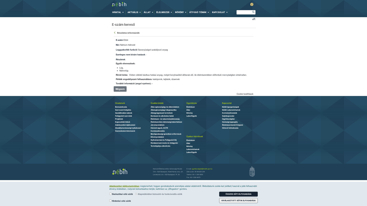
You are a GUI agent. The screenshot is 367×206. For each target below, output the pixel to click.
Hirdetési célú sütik (121, 200)
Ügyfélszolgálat (228, 119)
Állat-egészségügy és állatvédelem (165, 107)
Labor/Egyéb (191, 116)
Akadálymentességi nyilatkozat (128, 128)
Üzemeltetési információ (125, 131)
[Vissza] (115, 32)
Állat (188, 110)
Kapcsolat (227, 103)
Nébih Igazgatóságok (230, 107)
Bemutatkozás (121, 107)
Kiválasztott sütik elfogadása (238, 200)
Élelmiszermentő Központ (232, 125)
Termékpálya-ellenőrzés (160, 146)
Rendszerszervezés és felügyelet (164, 143)
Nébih (153, 4)
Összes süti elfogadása (238, 194)
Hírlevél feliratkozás (230, 128)
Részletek (120, 59)
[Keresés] (253, 12)
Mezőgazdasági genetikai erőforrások (166, 134)
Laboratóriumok (192, 149)
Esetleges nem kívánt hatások (130, 54)
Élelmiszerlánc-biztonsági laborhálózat (166, 122)
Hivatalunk (120, 103)
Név (118, 44)
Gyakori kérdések (194, 136)
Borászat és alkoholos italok (162, 116)
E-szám (119, 39)
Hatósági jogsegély (230, 122)
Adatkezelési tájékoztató (125, 125)
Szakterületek (157, 103)
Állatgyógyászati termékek (162, 113)
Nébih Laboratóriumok (231, 110)
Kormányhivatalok (229, 113)
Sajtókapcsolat (228, 116)
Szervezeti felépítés (123, 110)
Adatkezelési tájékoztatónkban (124, 186)
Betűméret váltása (253, 19)
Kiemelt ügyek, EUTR (159, 128)
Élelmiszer (190, 107)
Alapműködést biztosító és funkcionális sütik (159, 194)
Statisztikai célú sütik (122, 194)
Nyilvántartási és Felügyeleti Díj (163, 140)
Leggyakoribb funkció (126, 49)
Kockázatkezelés (158, 131)
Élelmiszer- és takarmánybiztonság (165, 119)
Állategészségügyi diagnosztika (163, 110)
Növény (189, 113)
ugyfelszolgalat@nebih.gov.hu (202, 169)
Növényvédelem (157, 137)
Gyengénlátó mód (251, 4)
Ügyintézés (191, 103)
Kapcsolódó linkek (122, 122)
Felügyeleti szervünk (123, 116)
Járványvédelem (157, 125)
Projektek (119, 119)
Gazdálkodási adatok (123, 113)
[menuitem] (119, 12)
